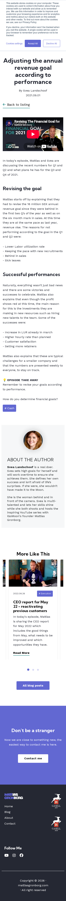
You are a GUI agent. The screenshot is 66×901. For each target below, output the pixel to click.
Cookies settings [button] (14, 43)
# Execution (45, 593)
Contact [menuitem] (9, 823)
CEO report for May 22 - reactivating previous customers (30, 606)
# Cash (9, 408)
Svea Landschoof (35, 90)
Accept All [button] (33, 43)
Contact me (33, 758)
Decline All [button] (51, 43)
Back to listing (18, 104)
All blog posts (33, 685)
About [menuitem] (8, 817)
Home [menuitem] (8, 806)
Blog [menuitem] (7, 812)
